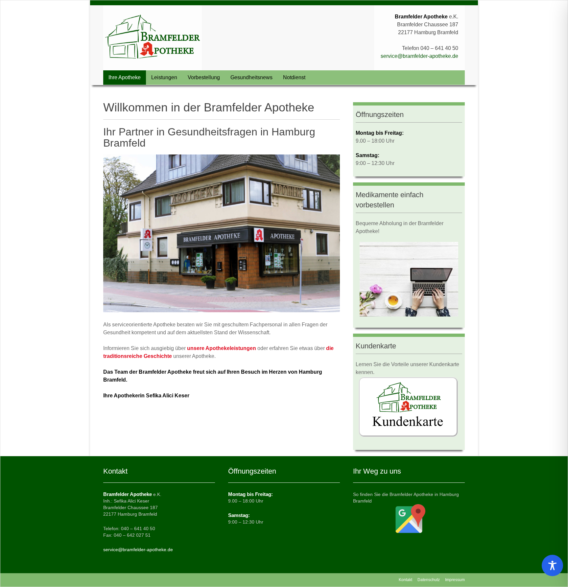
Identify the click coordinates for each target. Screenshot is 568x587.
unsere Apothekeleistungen (221, 348)
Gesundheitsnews (251, 77)
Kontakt (405, 579)
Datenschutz (428, 579)
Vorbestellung (204, 77)
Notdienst (294, 77)
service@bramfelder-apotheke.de (419, 56)
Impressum (455, 579)
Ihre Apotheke (124, 77)
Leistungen (164, 77)
